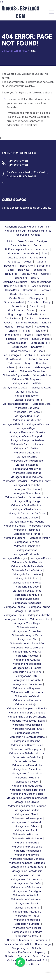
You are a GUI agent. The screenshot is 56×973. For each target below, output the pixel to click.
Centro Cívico (17, 298)
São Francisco (19, 351)
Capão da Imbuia (40, 286)
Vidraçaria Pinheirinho (27, 546)
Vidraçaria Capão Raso (27, 448)
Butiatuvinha (29, 274)
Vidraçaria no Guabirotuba (27, 773)
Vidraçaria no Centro (27, 733)
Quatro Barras (41, 956)
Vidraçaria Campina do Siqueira (27, 432)
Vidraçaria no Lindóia (27, 810)
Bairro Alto (26, 266)
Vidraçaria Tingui (14, 615)
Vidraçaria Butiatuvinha (27, 420)
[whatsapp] (4, 183)
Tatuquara (14, 363)
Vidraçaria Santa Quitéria (27, 570)
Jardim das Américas (37, 318)
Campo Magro (20, 948)
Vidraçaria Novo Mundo (27, 534)
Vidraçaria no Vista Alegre (27, 932)
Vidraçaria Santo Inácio (27, 574)
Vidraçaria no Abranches (27, 631)
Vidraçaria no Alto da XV (27, 651)
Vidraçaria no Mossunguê (27, 818)
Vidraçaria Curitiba (14, 51)
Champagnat (37, 298)
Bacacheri (10, 266)
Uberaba (41, 363)
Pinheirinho (12, 335)
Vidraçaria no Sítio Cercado (27, 899)
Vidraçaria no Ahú (27, 639)
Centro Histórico (19, 294)
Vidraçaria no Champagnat (27, 749)
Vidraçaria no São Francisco (27, 879)
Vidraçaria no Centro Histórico (27, 737)
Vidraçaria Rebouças (15, 558)
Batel (11, 270)
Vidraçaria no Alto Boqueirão (27, 643)
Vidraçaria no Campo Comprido (27, 712)
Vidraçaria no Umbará (27, 924)
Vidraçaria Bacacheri (27, 396)
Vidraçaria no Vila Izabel (27, 928)
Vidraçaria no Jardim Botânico (27, 790)
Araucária (41, 940)
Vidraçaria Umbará (15, 619)
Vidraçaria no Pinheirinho (27, 838)
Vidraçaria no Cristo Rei (27, 757)
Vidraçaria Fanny (41, 481)
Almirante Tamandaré (19, 940)
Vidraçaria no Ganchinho (27, 769)
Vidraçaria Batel (42, 404)
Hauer (42, 310)
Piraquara (23, 956)
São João (37, 351)
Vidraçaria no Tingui (27, 916)
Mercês (9, 326)
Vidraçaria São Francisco (27, 582)
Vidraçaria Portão (27, 550)
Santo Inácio (19, 347)
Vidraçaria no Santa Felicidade (27, 863)
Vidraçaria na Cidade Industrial (27, 753)
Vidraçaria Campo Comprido (27, 436)
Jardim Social (13, 318)
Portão (27, 335)
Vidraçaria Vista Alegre (27, 623)
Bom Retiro (39, 270)
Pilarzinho (40, 331)
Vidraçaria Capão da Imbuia (27, 444)
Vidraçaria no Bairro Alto (27, 668)
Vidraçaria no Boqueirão (27, 688)
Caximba (39, 294)
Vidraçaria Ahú (42, 375)
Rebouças (10, 339)
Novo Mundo (42, 326)
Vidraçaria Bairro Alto (27, 400)
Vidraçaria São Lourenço (27, 591)
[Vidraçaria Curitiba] (20, 12)
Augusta (41, 261)
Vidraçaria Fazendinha (27, 485)
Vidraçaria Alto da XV (15, 387)
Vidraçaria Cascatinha (27, 452)
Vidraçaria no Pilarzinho (27, 834)
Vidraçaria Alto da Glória (27, 383)
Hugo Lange (15, 314)
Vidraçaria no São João (27, 883)
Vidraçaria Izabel (39, 619)
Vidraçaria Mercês (39, 526)
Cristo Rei (33, 302)
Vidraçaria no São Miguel (27, 891)
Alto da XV (14, 261)
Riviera (24, 339)
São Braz (36, 347)
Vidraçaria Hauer (39, 497)
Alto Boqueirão (17, 257)
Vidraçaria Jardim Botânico (27, 505)
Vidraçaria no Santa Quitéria (27, 867)
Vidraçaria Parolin (40, 538)
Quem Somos (25, 241)
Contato (38, 245)
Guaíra (31, 310)
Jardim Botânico (36, 314)
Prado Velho (42, 335)
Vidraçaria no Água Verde (27, 635)
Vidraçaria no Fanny (27, 761)
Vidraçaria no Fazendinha (27, 765)
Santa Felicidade (16, 343)
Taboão (30, 359)
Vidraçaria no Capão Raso (27, 725)
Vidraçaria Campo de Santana (27, 440)
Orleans (13, 331)
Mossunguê (24, 326)
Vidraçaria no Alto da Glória (27, 647)
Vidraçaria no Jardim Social (27, 794)
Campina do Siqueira (15, 282)
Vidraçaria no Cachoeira (27, 700)
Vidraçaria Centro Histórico (27, 461)
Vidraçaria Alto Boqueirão (27, 379)
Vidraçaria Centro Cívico (27, 469)
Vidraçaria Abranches (32, 371)
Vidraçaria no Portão (27, 842)
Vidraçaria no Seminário (27, 895)
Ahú (44, 253)
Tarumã (43, 359)
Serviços (42, 241)
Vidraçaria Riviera (41, 558)
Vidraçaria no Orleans (27, 826)
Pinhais (9, 956)
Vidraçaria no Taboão (27, 903)
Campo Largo (43, 944)
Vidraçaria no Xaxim (27, 936)
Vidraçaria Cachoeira (39, 424)
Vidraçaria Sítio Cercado (27, 603)
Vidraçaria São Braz (27, 578)
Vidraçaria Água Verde (16, 375)
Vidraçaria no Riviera (27, 855)
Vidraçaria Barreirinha (15, 404)
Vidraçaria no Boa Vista (27, 680)
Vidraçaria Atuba (41, 387)
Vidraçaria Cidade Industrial (27, 477)
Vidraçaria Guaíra (15, 497)
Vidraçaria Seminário (27, 599)
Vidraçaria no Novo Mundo (27, 822)
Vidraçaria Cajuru (27, 428)
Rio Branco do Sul (36, 960)
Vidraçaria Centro (27, 456)
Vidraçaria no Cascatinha (27, 729)
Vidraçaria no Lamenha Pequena (27, 806)
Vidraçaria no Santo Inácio (27, 871)
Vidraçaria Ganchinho (27, 489)
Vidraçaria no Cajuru (27, 704)
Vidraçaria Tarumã (39, 607)
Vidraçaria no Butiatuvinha (27, 692)
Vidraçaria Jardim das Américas (27, 513)
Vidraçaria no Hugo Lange (27, 786)
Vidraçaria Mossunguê (27, 530)
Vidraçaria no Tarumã (27, 907)
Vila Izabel (24, 367)
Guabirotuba (15, 310)
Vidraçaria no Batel (27, 676)
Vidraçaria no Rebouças (27, 851)
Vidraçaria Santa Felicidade (27, 566)
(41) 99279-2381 (18, 161)
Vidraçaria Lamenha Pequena (27, 521)
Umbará (9, 367)
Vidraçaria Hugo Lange (27, 501)
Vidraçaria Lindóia (14, 526)
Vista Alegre (42, 367)
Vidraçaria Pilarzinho (27, 542)
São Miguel (29, 355)
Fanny (47, 302)
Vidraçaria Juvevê (27, 517)
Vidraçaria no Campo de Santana (27, 716)
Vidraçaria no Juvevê (27, 802)
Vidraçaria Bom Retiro (27, 412)
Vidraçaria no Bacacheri (27, 664)
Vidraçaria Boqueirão (27, 416)
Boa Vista (23, 270)
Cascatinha (29, 290)
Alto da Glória (38, 257)
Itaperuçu (41, 952)
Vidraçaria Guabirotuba (27, 493)
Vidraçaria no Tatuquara (27, 911)
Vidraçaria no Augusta (27, 660)
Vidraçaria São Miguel (27, 595)
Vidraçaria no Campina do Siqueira (27, 708)
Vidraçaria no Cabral (27, 696)
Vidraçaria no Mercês (27, 814)
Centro (45, 290)
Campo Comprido (41, 282)
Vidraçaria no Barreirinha (27, 672)
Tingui (28, 363)
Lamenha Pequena (27, 322)
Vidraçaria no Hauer (27, 781)
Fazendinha (19, 306)
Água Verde (31, 253)
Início (10, 241)
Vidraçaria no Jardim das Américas (27, 798)
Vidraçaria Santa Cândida (27, 562)
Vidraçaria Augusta (27, 391)
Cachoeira (21, 278)
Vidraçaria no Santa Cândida (27, 859)
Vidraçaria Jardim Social (27, 509)
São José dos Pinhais (27, 964)
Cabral (45, 274)
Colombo (37, 948)
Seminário (45, 355)
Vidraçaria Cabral (13, 424)
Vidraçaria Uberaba (39, 615)
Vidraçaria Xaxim (27, 627)
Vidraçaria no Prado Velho (27, 846)
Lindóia (46, 322)
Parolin (26, 331)
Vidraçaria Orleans (14, 538)
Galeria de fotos (20, 245)
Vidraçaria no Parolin (27, 830)
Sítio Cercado (14, 359)
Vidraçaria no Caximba (27, 741)
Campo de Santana (15, 286)
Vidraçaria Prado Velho (27, 554)
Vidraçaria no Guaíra (27, 777)
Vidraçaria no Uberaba (27, 920)
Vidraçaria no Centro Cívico (27, 745)
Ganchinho (36, 306)
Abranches (42, 249)
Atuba (28, 261)
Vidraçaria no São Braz (27, 875)
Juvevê (7, 322)
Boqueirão (11, 274)
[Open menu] (51, 12)
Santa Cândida (41, 339)
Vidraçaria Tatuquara (27, 611)
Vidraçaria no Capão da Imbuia (27, 721)
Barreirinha (43, 266)
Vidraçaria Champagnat (27, 473)
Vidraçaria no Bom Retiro (27, 684)
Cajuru (35, 278)
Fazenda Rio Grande (19, 952)
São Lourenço (11, 355)
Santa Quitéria (38, 343)
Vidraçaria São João (27, 586)
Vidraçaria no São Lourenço (27, 887)
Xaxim (12, 371)
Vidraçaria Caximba (27, 465)
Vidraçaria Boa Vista (27, 408)
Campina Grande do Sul (17, 944)
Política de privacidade (18, 249)
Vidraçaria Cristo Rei (15, 481)
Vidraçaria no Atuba (27, 656)
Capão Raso (12, 290)
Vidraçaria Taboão (14, 607)
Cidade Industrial (14, 302)
